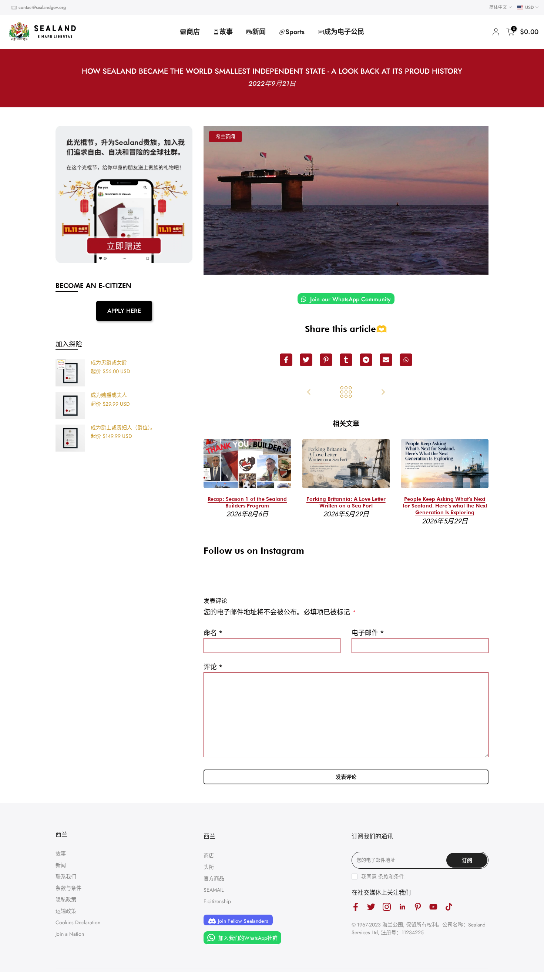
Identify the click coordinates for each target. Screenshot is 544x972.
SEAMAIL (214, 890)
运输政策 (66, 911)
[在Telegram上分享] (366, 359)
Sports (295, 32)
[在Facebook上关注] (356, 907)
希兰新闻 (225, 136)
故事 (226, 32)
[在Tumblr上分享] (346, 359)
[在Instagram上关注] (387, 907)
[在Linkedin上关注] (402, 907)
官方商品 (214, 878)
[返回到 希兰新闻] (346, 393)
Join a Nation (70, 934)
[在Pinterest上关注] (418, 907)
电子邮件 (368, 633)
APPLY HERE (124, 310)
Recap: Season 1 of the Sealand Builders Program (247, 502)
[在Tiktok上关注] (449, 907)
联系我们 (66, 876)
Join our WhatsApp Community (349, 299)
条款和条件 (391, 876)
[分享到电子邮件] (386, 359)
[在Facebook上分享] (286, 359)
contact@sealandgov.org (42, 7)
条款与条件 (68, 888)
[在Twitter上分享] (306, 359)
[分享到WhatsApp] (406, 359)
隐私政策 (66, 899)
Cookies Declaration (78, 922)
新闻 (259, 32)
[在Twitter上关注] (371, 907)
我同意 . (383, 876)
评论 (213, 667)
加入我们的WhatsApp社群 (247, 938)
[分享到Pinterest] (326, 359)
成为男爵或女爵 (109, 362)
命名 (213, 633)
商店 (193, 32)
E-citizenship (217, 901)
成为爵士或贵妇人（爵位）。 (123, 428)
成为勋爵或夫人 (109, 395)
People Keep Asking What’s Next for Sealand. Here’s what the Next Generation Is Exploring (445, 505)
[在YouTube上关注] (433, 907)
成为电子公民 (344, 32)
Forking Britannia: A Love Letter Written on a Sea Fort (346, 502)
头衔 (209, 867)
